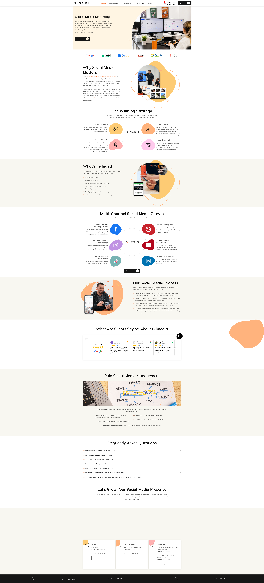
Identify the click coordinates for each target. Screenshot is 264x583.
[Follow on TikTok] (115, 579)
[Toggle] (83, 450)
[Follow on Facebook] (109, 579)
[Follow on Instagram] (112, 579)
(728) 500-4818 (165, 551)
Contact (150, 3)
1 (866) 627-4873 (102, 553)
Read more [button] (113, 353)
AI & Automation (128, 3)
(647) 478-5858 (133, 553)
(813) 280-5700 (165, 559)
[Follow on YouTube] (121, 579)
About (143, 3)
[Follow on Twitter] (118, 579)
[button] (175, 348)
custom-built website (93, 98)
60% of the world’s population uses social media (101, 77)
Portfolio (138, 3)
